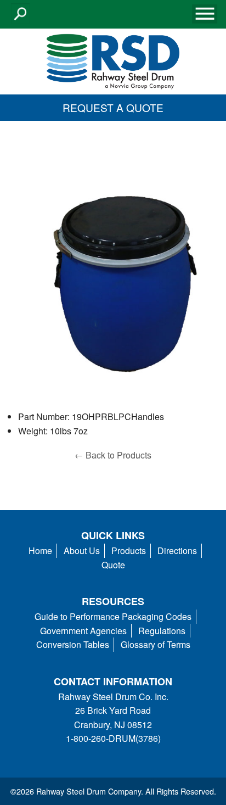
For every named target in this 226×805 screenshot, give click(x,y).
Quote (113, 564)
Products (128, 550)
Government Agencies (83, 630)
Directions (177, 550)
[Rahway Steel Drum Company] (113, 60)
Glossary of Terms (155, 644)
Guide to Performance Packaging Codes (113, 616)
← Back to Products (113, 455)
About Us (82, 550)
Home (40, 550)
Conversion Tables (72, 644)
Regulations (161, 630)
